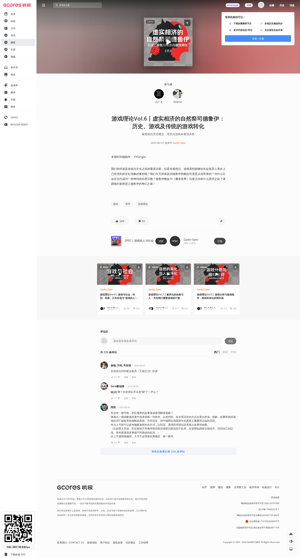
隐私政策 (118, 542)
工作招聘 (143, 542)
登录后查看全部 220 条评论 (168, 451)
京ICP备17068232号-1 (268, 509)
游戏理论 (143, 204)
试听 (161, 241)
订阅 (219, 241)
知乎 (204, 487)
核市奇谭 (254, 487)
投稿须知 (92, 542)
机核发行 (267, 487)
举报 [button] (134, 377)
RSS (277, 487)
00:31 (114, 392)
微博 (212, 487)
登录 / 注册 (258, 38)
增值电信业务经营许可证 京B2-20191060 (260, 503)
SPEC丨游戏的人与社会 (139, 240)
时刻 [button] (233, 352)
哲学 (128, 204)
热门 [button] (217, 352)
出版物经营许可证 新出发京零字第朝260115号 (257, 527)
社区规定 (130, 542)
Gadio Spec (179, 142)
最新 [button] (225, 352)
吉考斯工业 (240, 487)
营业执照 (275, 497)
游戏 (115, 204)
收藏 (271, 5)
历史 (282, 5)
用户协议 (105, 542)
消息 (292, 5)
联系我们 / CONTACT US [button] (70, 542)
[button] (187, 22)
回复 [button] (126, 377)
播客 (228, 487)
